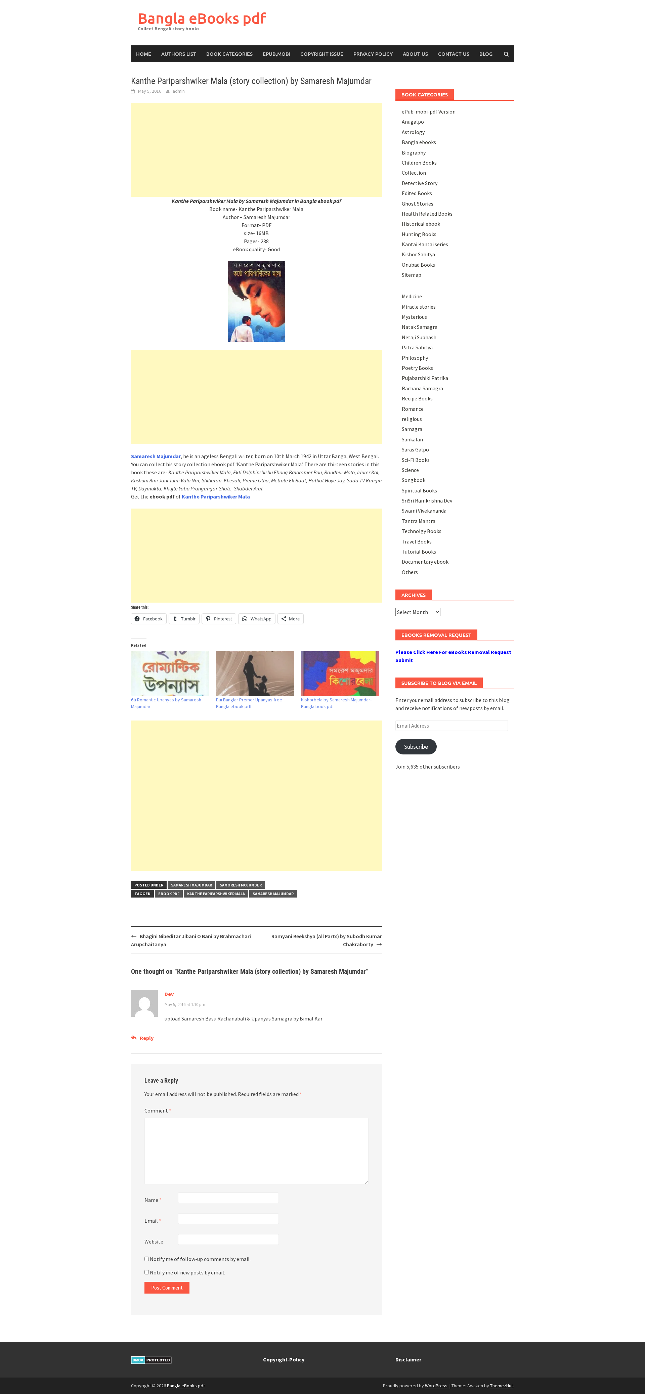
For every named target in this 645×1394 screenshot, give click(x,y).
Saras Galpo (415, 449)
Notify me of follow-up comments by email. (200, 1259)
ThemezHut (501, 1386)
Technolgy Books (421, 531)
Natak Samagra (419, 326)
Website (153, 1241)
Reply (147, 1038)
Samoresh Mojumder (241, 884)
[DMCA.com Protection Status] (151, 1359)
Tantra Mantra (418, 521)
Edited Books (417, 193)
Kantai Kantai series (425, 244)
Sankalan (412, 439)
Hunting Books (419, 234)
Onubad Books (418, 264)
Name (153, 1199)
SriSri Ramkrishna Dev (427, 500)
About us (415, 53)
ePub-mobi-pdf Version (429, 111)
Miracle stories (419, 306)
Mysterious (414, 316)
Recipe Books (417, 398)
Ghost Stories (417, 203)
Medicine (412, 296)
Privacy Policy (373, 53)
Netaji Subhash (419, 337)
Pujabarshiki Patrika (425, 378)
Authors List (178, 53)
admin (179, 91)
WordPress (436, 1386)
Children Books (419, 162)
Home (143, 53)
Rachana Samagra (422, 388)
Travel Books (417, 541)
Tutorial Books (419, 551)
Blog (485, 53)
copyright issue (321, 53)
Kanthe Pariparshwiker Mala (216, 496)
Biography (414, 152)
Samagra (412, 429)
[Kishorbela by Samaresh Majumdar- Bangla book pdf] (340, 673)
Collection (414, 172)
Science (410, 470)
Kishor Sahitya (418, 254)
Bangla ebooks (419, 142)
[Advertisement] (256, 150)
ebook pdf (168, 893)
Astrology (413, 132)
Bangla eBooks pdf (202, 18)
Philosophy (415, 357)
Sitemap (411, 274)
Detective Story (419, 183)
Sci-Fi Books (416, 459)
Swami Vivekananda (424, 510)
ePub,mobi (276, 53)
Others (410, 572)
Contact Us (453, 53)
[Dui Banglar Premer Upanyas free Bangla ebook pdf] (255, 673)
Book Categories (229, 53)
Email (152, 1220)
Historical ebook (421, 223)
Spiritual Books (419, 490)
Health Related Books (427, 213)
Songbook (413, 480)
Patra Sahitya (417, 347)
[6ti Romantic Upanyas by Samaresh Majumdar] (170, 673)
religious (412, 419)
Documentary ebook (425, 561)
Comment (157, 1110)
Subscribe (416, 746)
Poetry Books (417, 367)
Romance (413, 408)
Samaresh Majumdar (191, 884)
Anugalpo (413, 121)
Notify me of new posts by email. (187, 1272)
